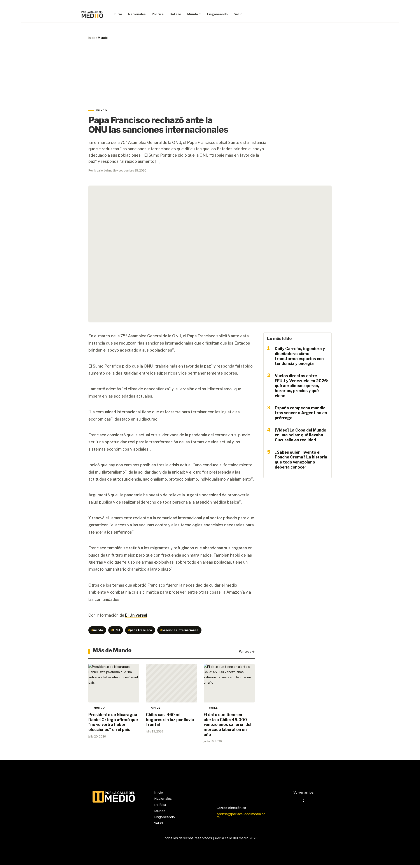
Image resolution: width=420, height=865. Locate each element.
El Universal (136, 615)
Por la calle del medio (102, 170)
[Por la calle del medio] (92, 14)
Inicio (118, 14)
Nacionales (137, 14)
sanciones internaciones (179, 630)
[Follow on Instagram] (220, 794)
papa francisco (140, 630)
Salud (238, 14)
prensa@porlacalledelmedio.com (241, 815)
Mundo (192, 14)
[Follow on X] (237, 794)
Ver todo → (247, 651)
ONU (115, 630)
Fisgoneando (217, 14)
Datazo (175, 14)
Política (158, 14)
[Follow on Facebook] (228, 794)
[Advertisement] (210, 74)
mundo (97, 630)
